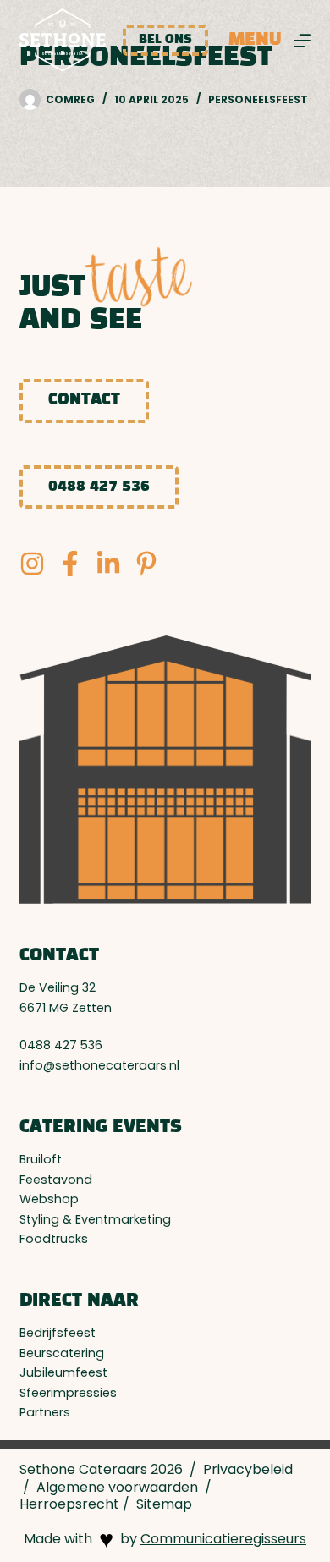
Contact (84, 400)
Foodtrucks (53, 1238)
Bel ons (165, 40)
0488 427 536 (99, 486)
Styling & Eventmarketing (95, 1219)
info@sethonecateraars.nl (99, 1065)
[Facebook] (70, 563)
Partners (44, 1412)
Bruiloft (40, 1159)
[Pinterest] (146, 563)
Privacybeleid (248, 1469)
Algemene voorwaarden (117, 1487)
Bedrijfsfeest (57, 1332)
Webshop (49, 1199)
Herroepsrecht (69, 1504)
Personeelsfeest (258, 99)
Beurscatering (61, 1353)
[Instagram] (32, 563)
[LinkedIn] (108, 563)
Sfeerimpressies (68, 1392)
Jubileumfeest (63, 1372)
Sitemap (164, 1504)
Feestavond (55, 1179)
